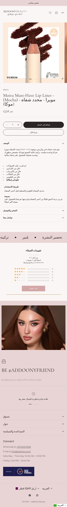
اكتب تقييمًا (33, 288)
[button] (60, 505)
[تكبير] (63, 79)
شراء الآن (33, 132)
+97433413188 (24, 447)
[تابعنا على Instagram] (37, 495)
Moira (6, 90)
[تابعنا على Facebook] (30, 495)
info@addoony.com (21, 452)
